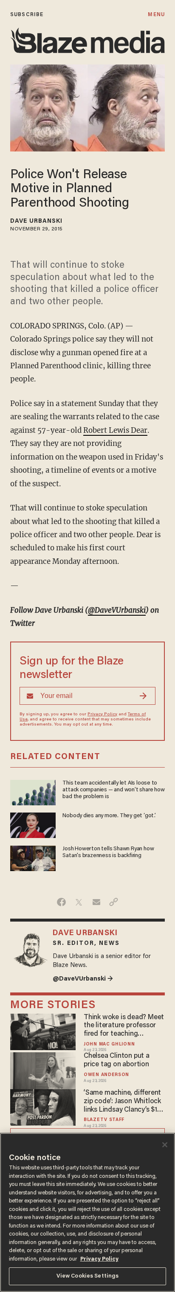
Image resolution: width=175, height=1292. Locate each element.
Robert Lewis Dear (115, 430)
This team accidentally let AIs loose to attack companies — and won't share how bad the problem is (113, 790)
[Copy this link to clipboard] (113, 902)
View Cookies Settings (87, 1276)
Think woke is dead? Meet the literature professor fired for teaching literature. (124, 1026)
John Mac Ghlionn (109, 1044)
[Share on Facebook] (61, 902)
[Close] (164, 1144)
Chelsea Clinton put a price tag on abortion (117, 1060)
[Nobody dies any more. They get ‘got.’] (33, 824)
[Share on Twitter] (78, 902)
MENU (156, 14)
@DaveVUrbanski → (83, 979)
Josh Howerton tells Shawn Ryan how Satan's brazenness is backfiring (108, 852)
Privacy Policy (102, 714)
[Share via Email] (96, 902)
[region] (87, 1212)
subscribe (26, 14)
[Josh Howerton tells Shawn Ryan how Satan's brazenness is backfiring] (33, 857)
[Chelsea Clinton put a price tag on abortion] (43, 1070)
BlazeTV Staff (104, 1120)
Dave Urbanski (36, 221)
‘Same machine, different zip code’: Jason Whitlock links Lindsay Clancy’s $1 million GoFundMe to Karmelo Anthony (122, 1102)
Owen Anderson (106, 1075)
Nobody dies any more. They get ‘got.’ (108, 816)
